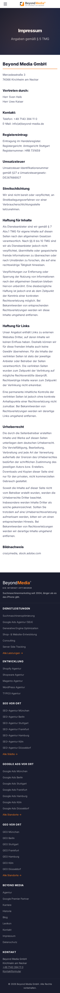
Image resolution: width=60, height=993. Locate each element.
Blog (5, 917)
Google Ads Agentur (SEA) (18, 622)
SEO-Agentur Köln (13, 741)
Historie (7, 911)
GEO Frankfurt (11, 850)
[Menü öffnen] (5, 4)
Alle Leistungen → (13, 653)
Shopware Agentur (13, 674)
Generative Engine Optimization (20, 628)
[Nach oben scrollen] (51, 987)
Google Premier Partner (16, 898)
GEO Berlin (9, 838)
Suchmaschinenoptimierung (19, 615)
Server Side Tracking (14, 646)
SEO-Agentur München (16, 710)
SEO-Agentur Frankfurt (16, 729)
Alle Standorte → (12, 814)
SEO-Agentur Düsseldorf (17, 747)
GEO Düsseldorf (12, 869)
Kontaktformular (12, 971)
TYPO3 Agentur (11, 693)
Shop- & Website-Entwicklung (20, 634)
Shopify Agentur (12, 668)
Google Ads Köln (12, 802)
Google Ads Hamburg (15, 796)
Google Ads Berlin (13, 777)
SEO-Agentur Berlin (14, 716)
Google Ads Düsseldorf (16, 808)
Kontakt (7, 929)
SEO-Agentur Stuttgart (15, 723)
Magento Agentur (13, 680)
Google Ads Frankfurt (15, 789)
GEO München (11, 831)
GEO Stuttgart (10, 844)
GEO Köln (8, 862)
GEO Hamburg (11, 856)
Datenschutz (10, 942)
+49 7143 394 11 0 (13, 967)
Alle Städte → (10, 754)
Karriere (7, 904)
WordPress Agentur (14, 687)
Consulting (9, 640)
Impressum (9, 935)
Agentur (7, 892)
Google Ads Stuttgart (15, 783)
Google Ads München (15, 771)
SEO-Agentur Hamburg (16, 735)
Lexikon (7, 923)
